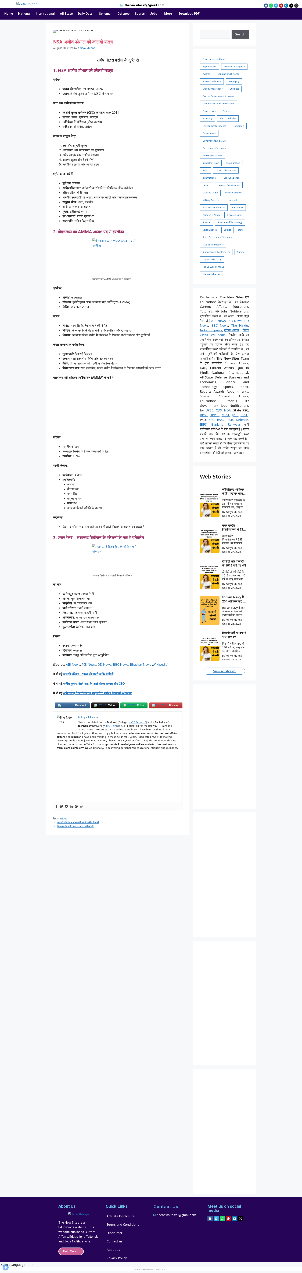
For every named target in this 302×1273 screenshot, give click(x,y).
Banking (217, 424)
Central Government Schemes (218, 96)
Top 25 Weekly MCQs (213, 266)
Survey (240, 251)
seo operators (162, 1269)
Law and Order (210, 192)
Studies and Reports (213, 244)
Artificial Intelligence (234, 66)
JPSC (235, 415)
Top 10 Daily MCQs (212, 259)
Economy (207, 118)
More (168, 13)
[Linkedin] (286, 5)
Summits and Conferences (216, 251)
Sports (140, 13)
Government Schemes (214, 148)
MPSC (226, 415)
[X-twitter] (291, 5)
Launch (206, 185)
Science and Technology (230, 222)
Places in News (234, 214)
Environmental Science (214, 125)
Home (8, 13)
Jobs (153, 13)
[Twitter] (61, 806)
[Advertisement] (117, 409)
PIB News (89, 664)
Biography (233, 81)
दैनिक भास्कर (231, 330)
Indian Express (211, 330)
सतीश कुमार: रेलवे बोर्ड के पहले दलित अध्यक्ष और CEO (94, 683)
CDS (219, 410)
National (24, 13)
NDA (227, 410)
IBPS (203, 424)
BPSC (204, 415)
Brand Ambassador (212, 88)
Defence (123, 13)
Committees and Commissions (218, 103)
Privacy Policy (117, 1258)
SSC (211, 420)
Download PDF (189, 13)
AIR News (73, 664)
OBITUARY (237, 207)
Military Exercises (211, 200)
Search (240, 34)
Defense (242, 420)
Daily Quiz (85, 13)
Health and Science (212, 155)
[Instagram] (296, 5)
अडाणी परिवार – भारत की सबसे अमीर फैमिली (88, 674)
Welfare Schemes (211, 274)
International (45, 13)
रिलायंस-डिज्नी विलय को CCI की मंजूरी (75, 826)
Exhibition (238, 125)
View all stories (224, 671)
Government (209, 133)
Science (206, 222)
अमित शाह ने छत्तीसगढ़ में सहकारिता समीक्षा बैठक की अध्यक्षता (97, 693)
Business (234, 88)
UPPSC (215, 415)
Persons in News (211, 214)
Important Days (211, 162)
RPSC (244, 415)
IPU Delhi (111, 725)
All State (66, 13)
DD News (104, 664)
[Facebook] (266, 5)
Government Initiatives (214, 140)
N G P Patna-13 (137, 722)
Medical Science (233, 192)
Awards (206, 73)
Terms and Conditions (123, 1224)
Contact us (115, 1241)
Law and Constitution (229, 185)
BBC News (120, 664)
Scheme (104, 13)
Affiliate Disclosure (121, 1216)
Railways (236, 424)
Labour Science (231, 177)
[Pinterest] (281, 5)
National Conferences (214, 207)
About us (113, 1250)
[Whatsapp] (271, 5)
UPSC (209, 410)
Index (205, 170)
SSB (230, 420)
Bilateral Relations (212, 81)
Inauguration (233, 162)
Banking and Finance (228, 73)
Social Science (210, 229)
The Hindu (239, 325)
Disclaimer (114, 1233)
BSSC (221, 420)
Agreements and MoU (214, 59)
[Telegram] (276, 5)
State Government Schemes (217, 237)
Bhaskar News (140, 664)
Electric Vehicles (228, 118)
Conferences (209, 111)
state (240, 229)
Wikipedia (160, 664)
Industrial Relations (226, 170)
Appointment (210, 66)
